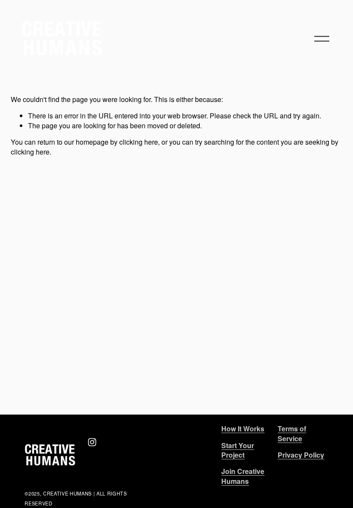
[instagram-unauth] (92, 442)
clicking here (138, 142)
